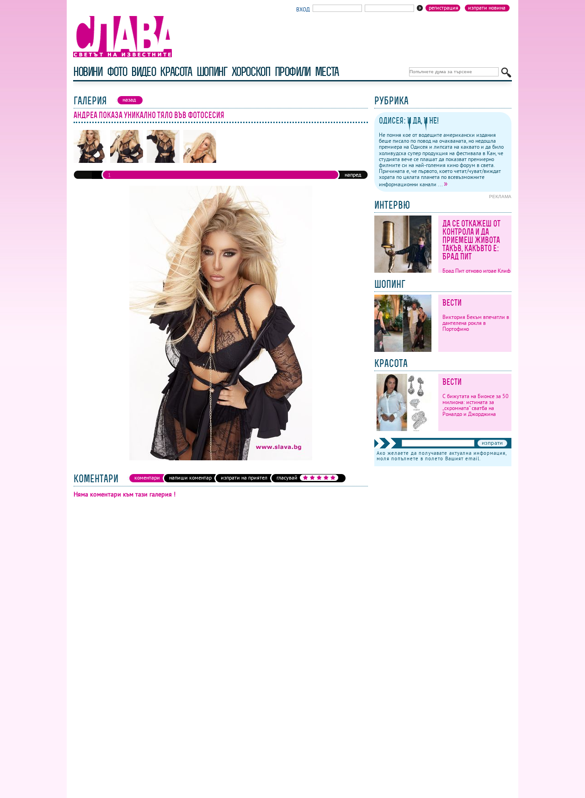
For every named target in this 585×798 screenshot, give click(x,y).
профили (292, 71)
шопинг (212, 71)
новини (87, 71)
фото (117, 71)
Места (327, 71)
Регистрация (443, 8)
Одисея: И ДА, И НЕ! (409, 120)
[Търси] (506, 72)
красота (175, 71)
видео (143, 71)
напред (353, 174)
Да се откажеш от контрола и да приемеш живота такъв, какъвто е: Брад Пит (471, 240)
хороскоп (251, 71)
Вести (452, 302)
